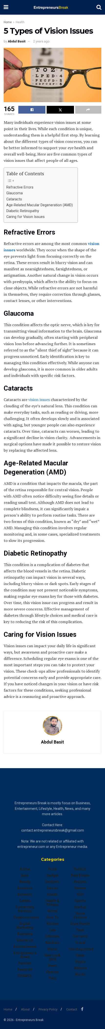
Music (52, 949)
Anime (25, 869)
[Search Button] (98, 7)
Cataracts (14, 199)
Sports (80, 901)
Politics (80, 869)
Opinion (52, 972)
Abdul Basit (16, 41)
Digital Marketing (24, 926)
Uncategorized (81, 949)
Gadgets (52, 882)
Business (24, 888)
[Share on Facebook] (31, 110)
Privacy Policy (48, 1009)
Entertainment (24, 947)
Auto (25, 875)
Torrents (80, 936)
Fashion (24, 963)
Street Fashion (80, 915)
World (80, 974)
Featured (25, 969)
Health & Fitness (52, 903)
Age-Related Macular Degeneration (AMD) (39, 205)
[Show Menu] (6, 7)
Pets (52, 978)
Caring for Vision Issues (25, 217)
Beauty (24, 882)
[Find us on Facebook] (82, 1009)
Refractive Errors (19, 187)
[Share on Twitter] (60, 110)
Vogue (80, 962)
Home (8, 22)
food (52, 869)
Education (25, 940)
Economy (24, 934)
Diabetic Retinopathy (22, 211)
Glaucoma (14, 193)
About (25, 1009)
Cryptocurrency (26, 917)
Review (80, 888)
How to (52, 917)
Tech (80, 930)
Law (52, 930)
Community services (24, 909)
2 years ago (41, 41)
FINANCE (25, 976)
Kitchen (52, 924)
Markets (52, 943)
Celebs (25, 901)
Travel (80, 943)
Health (20, 22)
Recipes (80, 882)
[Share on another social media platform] (88, 110)
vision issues (38, 399)
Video (80, 955)
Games (52, 888)
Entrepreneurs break (25, 955)
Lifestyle (52, 936)
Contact (71, 1009)
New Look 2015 (52, 957)
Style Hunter (80, 924)
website (80, 968)
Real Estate (80, 875)
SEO (80, 894)
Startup (80, 907)
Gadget (52, 875)
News (52, 966)
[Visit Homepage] (52, 7)
